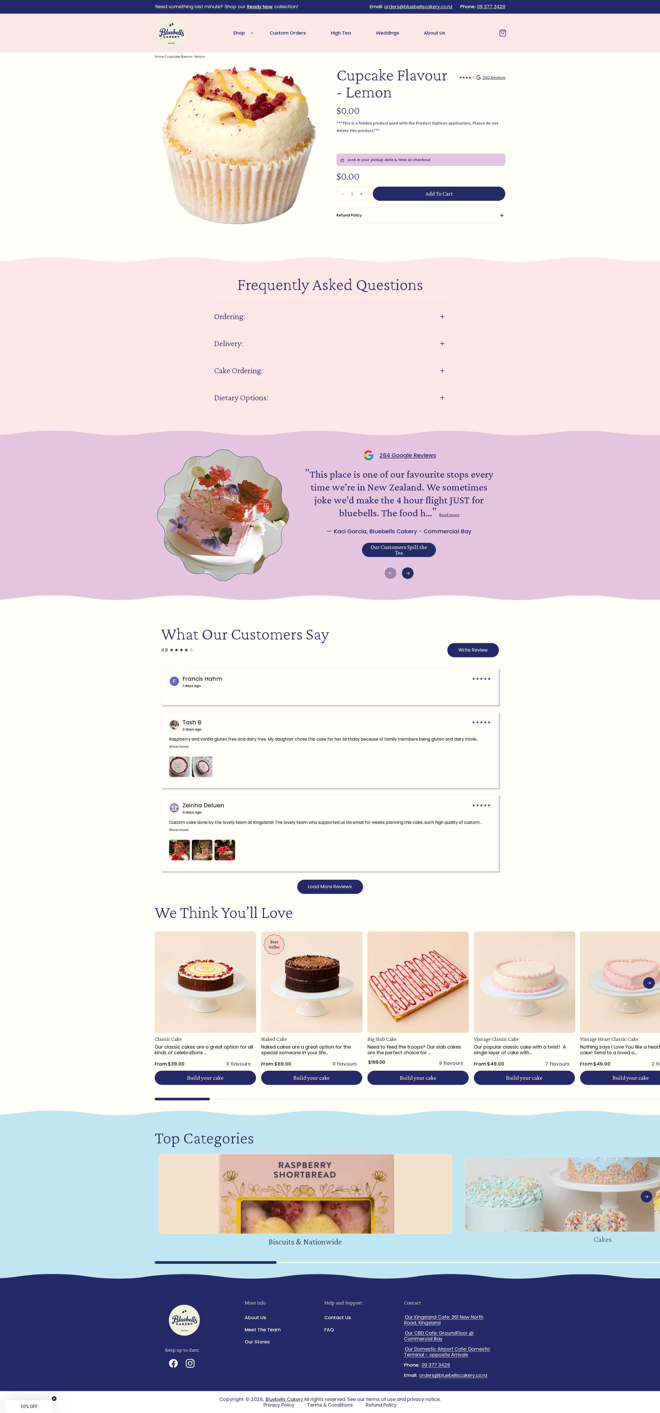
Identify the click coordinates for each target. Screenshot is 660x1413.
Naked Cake (274, 1039)
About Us (255, 1318)
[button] (242, 33)
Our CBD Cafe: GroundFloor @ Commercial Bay (439, 1336)
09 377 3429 (491, 6)
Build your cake (205, 1078)
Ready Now (260, 6)
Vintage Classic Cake (496, 1039)
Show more (178, 746)
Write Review (473, 650)
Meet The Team (263, 1329)
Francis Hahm (202, 679)
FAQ (329, 1329)
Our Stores (257, 1342)
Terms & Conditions (330, 1405)
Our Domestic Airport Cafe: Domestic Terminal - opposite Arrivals (447, 1352)
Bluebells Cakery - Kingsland (482, 77)
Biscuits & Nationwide (305, 1241)
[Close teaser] (54, 1398)
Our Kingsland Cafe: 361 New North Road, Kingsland (443, 1320)
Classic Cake (168, 1039)
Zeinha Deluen (203, 805)
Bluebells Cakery (284, 1399)
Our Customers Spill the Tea (399, 550)
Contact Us (337, 1318)
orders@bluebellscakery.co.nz (418, 6)
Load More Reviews (330, 886)
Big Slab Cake (382, 1039)
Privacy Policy (278, 1405)
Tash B (192, 722)
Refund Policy (381, 1405)
